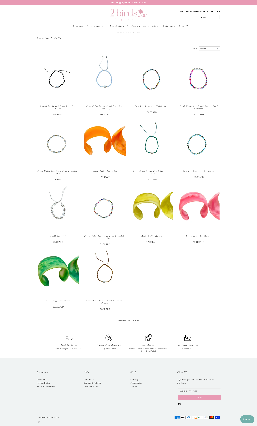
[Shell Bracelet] (58, 208)
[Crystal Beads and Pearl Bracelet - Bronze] (105, 273)
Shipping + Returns (92, 383)
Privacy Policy (43, 383)
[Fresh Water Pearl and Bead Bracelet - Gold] (58, 143)
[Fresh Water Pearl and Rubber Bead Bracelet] (198, 78)
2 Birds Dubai (54, 417)
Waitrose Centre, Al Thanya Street (142, 349)
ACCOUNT (184, 11)
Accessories (136, 383)
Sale (146, 26)
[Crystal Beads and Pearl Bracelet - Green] (152, 143)
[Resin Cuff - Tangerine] (105, 143)
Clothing (79, 26)
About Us (41, 379)
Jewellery (97, 26)
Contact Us (89, 379)
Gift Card (169, 26)
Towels (134, 386)
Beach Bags (117, 26)
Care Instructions (91, 386)
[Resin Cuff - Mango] (152, 208)
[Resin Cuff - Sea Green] (58, 273)
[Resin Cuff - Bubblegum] (198, 208)
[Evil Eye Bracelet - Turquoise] (198, 143)
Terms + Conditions (46, 386)
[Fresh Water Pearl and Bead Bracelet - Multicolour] (105, 208)
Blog (182, 26)
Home (119, 32)
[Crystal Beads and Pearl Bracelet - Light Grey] (105, 78)
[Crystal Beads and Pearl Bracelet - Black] (58, 78)
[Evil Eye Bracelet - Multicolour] (152, 78)
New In (135, 26)
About (156, 26)
